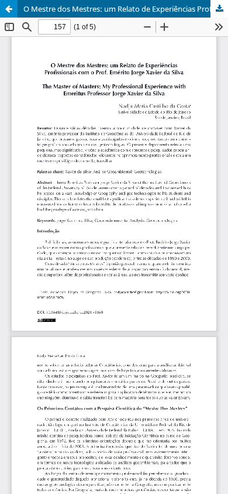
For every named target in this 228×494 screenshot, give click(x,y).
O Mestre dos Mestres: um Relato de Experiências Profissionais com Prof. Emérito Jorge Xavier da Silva (125, 9)
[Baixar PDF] (219, 9)
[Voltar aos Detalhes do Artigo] (9, 9)
